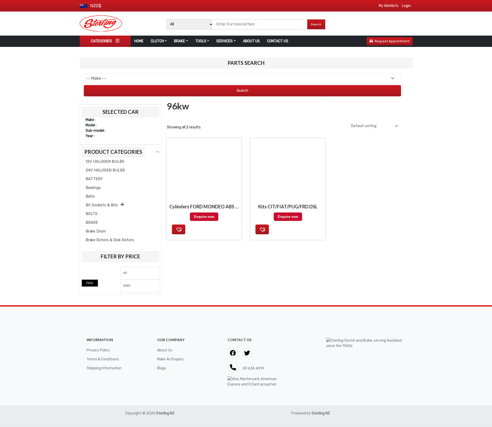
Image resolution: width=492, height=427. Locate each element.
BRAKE (179, 41)
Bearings (93, 187)
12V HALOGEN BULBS (105, 161)
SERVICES (224, 41)
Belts (90, 196)
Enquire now (204, 217)
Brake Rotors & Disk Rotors (110, 240)
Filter (89, 283)
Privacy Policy (98, 350)
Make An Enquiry (170, 359)
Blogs (161, 368)
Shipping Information (104, 368)
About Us (164, 350)
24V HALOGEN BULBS (105, 170)
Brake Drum (96, 231)
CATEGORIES (101, 41)
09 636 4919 (253, 368)
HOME (139, 41)
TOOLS (200, 41)
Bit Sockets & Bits (102, 205)
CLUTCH (157, 41)
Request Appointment (392, 41)
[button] (178, 229)
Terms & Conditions (103, 359)
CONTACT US (277, 41)
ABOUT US (251, 41)
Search (316, 24)
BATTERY (94, 179)
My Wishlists (388, 6)
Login (406, 6)
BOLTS (91, 213)
